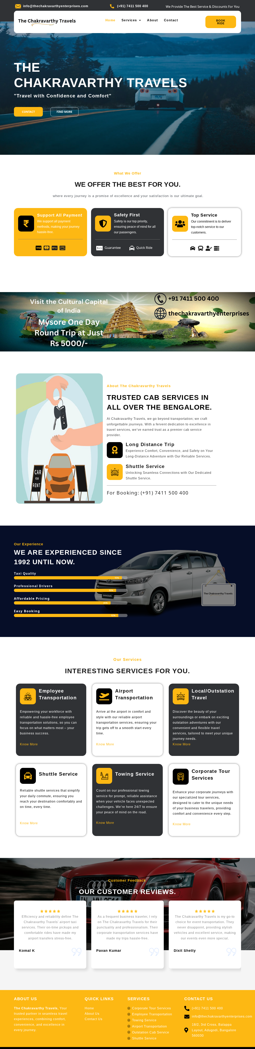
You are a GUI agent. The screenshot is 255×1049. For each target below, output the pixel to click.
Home (110, 20)
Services (129, 20)
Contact (171, 20)
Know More (29, 744)
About (152, 20)
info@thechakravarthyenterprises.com (55, 6)
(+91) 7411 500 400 (132, 6)
